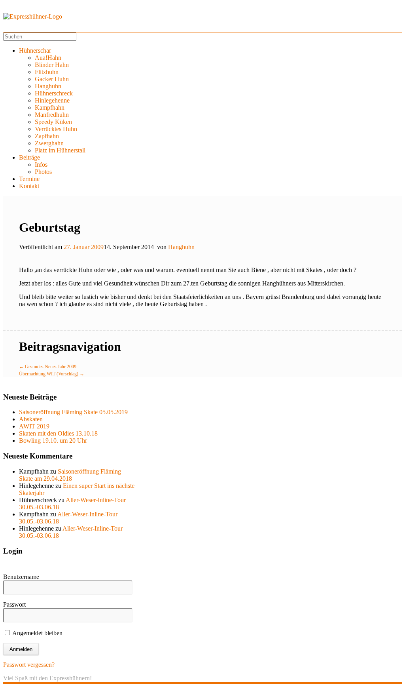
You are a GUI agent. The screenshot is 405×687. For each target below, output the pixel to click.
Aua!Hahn (48, 57)
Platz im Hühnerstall (60, 150)
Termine (29, 178)
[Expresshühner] (32, 16)
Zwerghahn (49, 143)
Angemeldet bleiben (36, 633)
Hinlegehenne (52, 100)
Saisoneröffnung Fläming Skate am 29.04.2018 (70, 475)
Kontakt (29, 186)
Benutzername (21, 576)
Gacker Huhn (52, 79)
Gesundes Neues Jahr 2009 (47, 366)
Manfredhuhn (52, 114)
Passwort (14, 604)
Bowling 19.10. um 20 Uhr (53, 440)
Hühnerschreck (54, 93)
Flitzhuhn (47, 72)
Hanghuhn (48, 86)
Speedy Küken (53, 121)
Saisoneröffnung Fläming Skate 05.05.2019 (73, 412)
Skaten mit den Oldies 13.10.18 (58, 433)
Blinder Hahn (52, 64)
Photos (43, 171)
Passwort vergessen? (29, 664)
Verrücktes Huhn (56, 129)
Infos (41, 164)
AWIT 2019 (34, 426)
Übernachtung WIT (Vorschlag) (51, 374)
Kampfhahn (49, 107)
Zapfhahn (47, 136)
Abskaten (31, 419)
